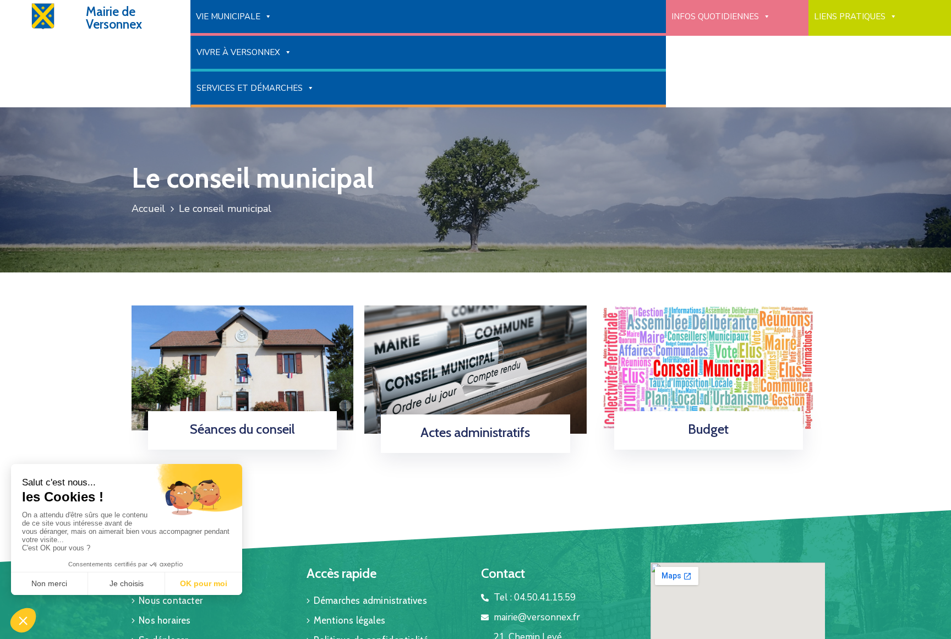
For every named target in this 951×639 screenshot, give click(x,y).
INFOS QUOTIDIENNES (715, 16)
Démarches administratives (370, 600)
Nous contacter (171, 600)
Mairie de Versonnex (114, 18)
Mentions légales (349, 620)
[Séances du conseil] (242, 367)
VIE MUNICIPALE (228, 16)
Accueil (148, 208)
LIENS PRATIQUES (850, 16)
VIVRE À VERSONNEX (238, 52)
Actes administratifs (475, 432)
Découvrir (471, 449)
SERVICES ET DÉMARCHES (249, 88)
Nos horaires (164, 620)
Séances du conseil (242, 429)
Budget (708, 429)
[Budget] (708, 367)
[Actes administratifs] (475, 368)
